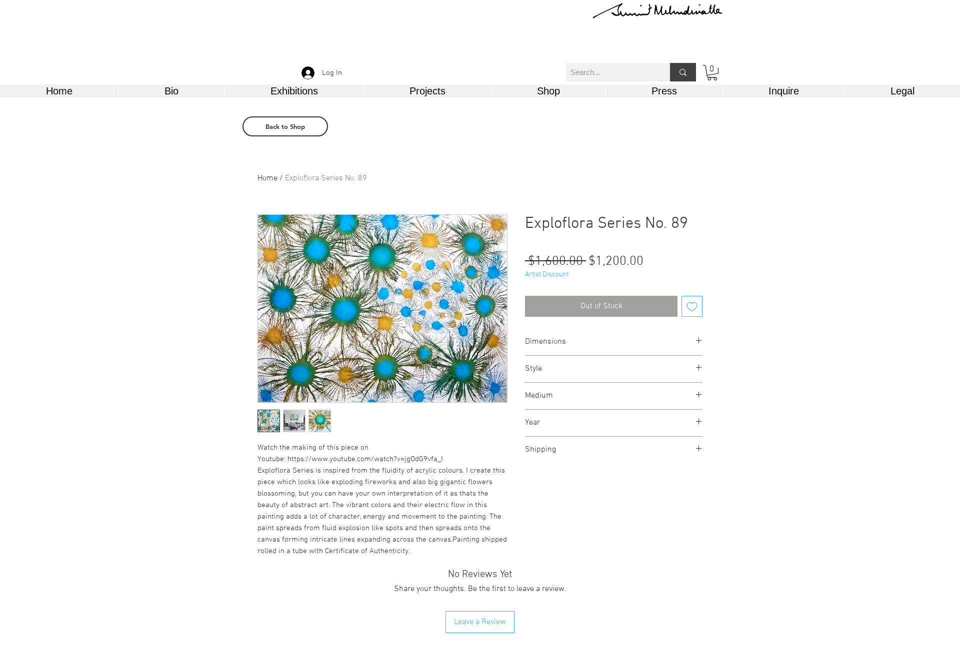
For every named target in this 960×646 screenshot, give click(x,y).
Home (268, 178)
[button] (712, 72)
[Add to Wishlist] (692, 306)
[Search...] (683, 72)
